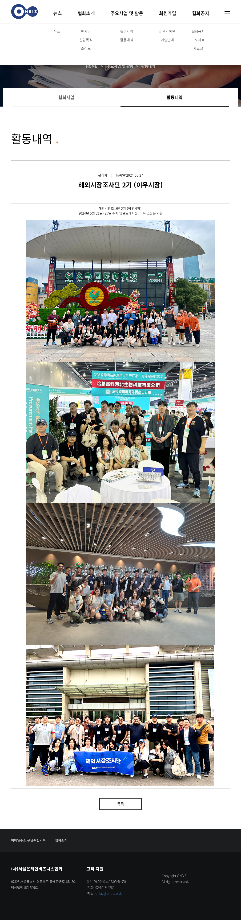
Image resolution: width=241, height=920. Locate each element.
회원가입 (167, 13)
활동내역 (126, 39)
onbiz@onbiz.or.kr (109, 893)
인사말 (86, 31)
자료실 (198, 48)
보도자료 (198, 39)
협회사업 (126, 31)
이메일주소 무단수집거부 (28, 840)
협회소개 (86, 13)
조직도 (86, 48)
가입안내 (167, 39)
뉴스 (57, 13)
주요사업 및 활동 (127, 13)
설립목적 (85, 39)
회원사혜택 (167, 31)
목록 (120, 804)
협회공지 (200, 13)
